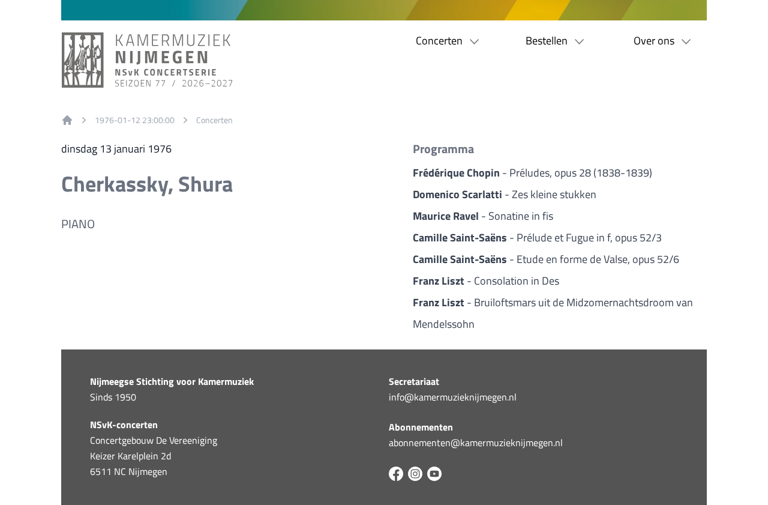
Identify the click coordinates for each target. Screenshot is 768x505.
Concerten (214, 120)
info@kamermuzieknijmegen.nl (453, 397)
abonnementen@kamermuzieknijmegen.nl (476, 442)
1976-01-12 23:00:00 (135, 120)
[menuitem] (67, 120)
